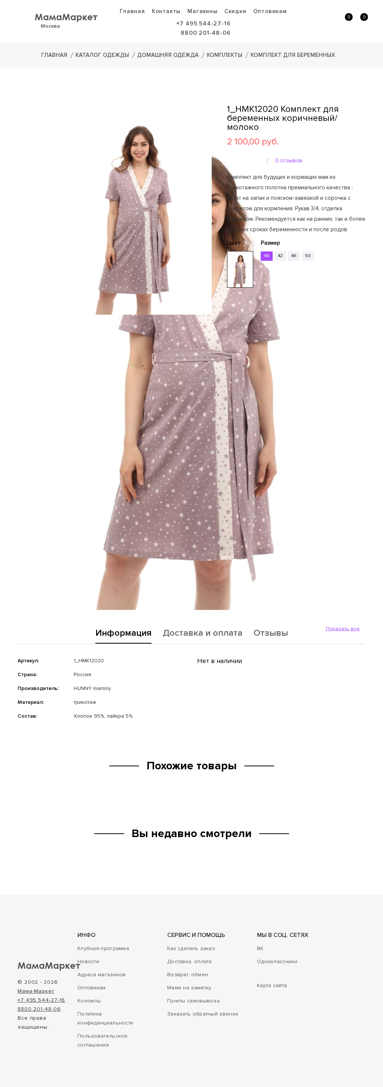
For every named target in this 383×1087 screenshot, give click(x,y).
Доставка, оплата (189, 961)
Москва (50, 26)
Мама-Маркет (36, 991)
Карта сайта (272, 985)
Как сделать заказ (191, 948)
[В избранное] (229, 311)
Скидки (235, 11)
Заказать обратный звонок (202, 1014)
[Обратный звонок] (312, 21)
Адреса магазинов (101, 974)
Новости (88, 961)
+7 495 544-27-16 (203, 23)
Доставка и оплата (202, 633)
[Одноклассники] (242, 333)
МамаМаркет (66, 16)
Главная (132, 11)
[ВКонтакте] (231, 333)
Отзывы (271, 633)
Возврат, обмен (187, 974)
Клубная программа (103, 948)
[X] (252, 333)
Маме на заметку (189, 987)
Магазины (202, 11)
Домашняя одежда (168, 55)
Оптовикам (270, 11)
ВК (260, 948)
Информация (123, 633)
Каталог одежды (102, 55)
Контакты (166, 11)
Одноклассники (277, 961)
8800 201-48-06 (205, 33)
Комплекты (224, 55)
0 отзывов (288, 160)
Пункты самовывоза (193, 1001)
